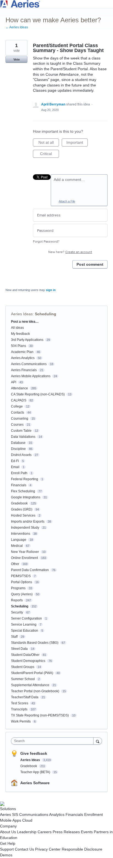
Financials (18, 485)
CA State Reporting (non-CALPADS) (38, 394)
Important (77, 143)
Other (15, 564)
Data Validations (23, 437)
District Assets (21, 455)
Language (18, 540)
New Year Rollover (25, 552)
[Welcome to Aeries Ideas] (56, 4)
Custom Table (21, 431)
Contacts (17, 412)
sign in (51, 290)
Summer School (23, 679)
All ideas (17, 328)
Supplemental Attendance (30, 685)
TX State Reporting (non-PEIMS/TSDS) (40, 715)
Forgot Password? (46, 242)
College (17, 406)
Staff (14, 637)
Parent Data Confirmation (30, 570)
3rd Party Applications (27, 340)
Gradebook (19, 503)
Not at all (48, 143)
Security (17, 612)
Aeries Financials (24, 370)
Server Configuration (26, 618)
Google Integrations (25, 497)
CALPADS (18, 400)
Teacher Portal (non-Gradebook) (35, 691)
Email (15, 467)
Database (18, 443)
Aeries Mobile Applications (30, 376)
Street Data (19, 649)
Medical (17, 546)
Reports (17, 600)
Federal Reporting (24, 479)
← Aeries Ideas (16, 27)
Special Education (24, 630)
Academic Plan (22, 352)
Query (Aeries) (22, 594)
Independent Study (25, 528)
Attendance (19, 388)
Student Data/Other (25, 655)
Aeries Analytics (23, 358)
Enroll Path (19, 473)
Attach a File (67, 201)
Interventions (20, 534)
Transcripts (19, 709)
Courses (17, 425)
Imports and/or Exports (27, 521)
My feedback (20, 334)
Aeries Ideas (22, 314)
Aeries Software (35, 783)
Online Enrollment (24, 558)
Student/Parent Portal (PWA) (32, 673)
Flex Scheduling (23, 491)
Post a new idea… (25, 322)
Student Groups (22, 667)
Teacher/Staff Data (24, 697)
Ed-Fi (15, 461)
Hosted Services (23, 515)
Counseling (19, 418)
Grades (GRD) (21, 509)
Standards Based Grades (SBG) (34, 643)
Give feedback (33, 753)
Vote (16, 59)
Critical (49, 154)
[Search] (97, 740)
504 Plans (18, 346)
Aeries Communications (29, 364)
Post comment (90, 264)
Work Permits (21, 721)
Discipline (18, 449)
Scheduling (45, 314)
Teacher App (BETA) (35, 772)
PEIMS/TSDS (21, 576)
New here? (70, 252)
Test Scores (19, 703)
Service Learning (23, 624)
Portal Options (21, 582)
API (13, 382)
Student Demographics (28, 661)
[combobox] (53, 741)
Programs (18, 588)
